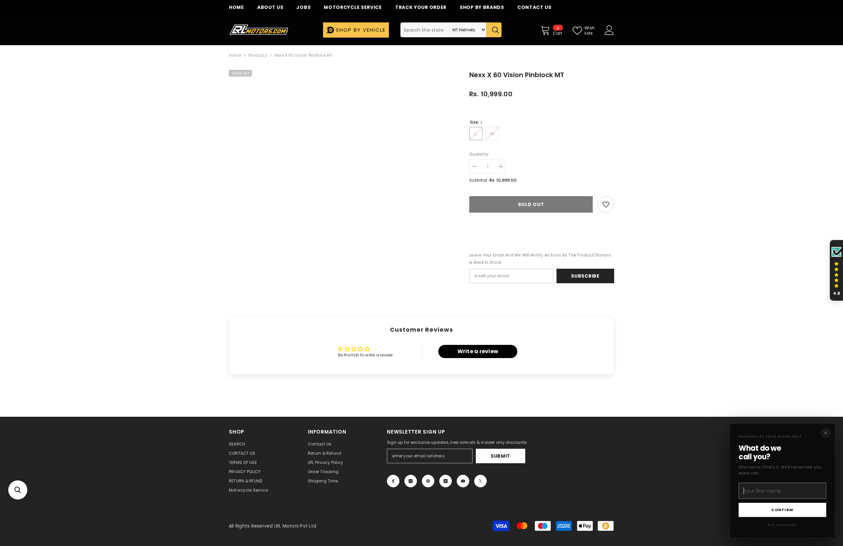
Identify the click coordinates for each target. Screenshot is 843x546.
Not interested (782, 525)
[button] (17, 490)
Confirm (782, 509)
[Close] (825, 433)
